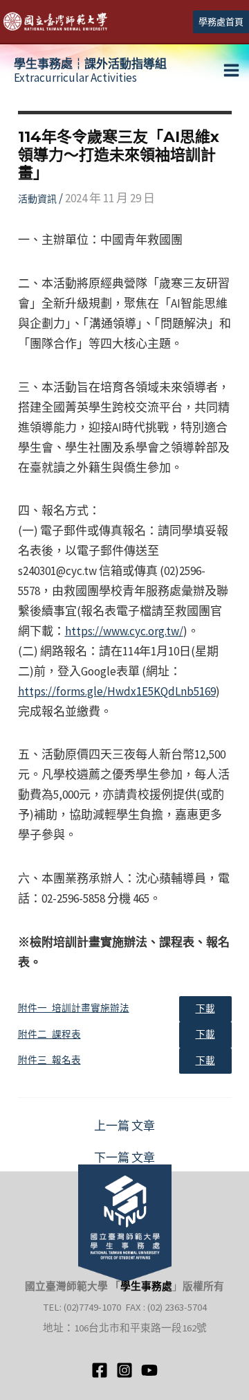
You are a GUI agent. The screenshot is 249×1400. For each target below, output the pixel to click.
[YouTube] (149, 1370)
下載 (205, 1009)
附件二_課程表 (49, 1034)
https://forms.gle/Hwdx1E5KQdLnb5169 (117, 691)
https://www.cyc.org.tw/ (124, 631)
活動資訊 (37, 199)
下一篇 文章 (124, 1158)
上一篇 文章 (124, 1126)
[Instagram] (124, 1370)
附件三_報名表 (49, 1060)
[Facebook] (99, 1370)
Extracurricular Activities (90, 70)
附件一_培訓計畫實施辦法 (73, 1008)
